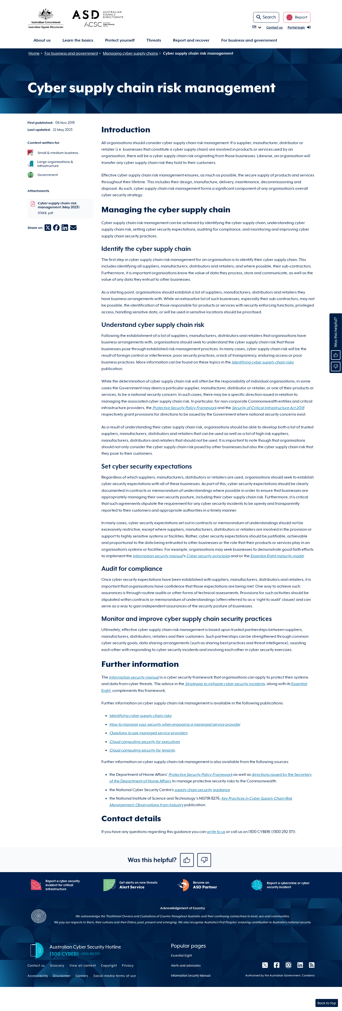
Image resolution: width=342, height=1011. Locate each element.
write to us (216, 832)
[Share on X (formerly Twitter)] (48, 227)
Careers (82, 976)
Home (34, 53)
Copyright (109, 965)
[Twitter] (265, 965)
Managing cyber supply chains (130, 53)
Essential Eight (181, 955)
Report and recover (191, 40)
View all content (82, 965)
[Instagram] (288, 965)
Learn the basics (78, 40)
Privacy (128, 965)
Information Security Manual (191, 975)
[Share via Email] (73, 227)
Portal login (296, 27)
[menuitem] (42, 40)
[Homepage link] (84, 18)
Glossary (57, 965)
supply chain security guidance (202, 790)
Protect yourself (119, 40)
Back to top (326, 1003)
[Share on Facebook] (56, 227)
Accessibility (38, 976)
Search (269, 17)
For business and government (249, 40)
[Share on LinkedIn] (65, 227)
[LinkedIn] (300, 965)
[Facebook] (276, 965)
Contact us (274, 27)
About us (42, 40)
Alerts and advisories (186, 965)
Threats (153, 40)
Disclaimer (62, 976)
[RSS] (310, 965)
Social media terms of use (114, 976)
